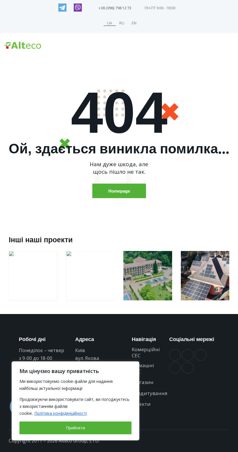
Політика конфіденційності (60, 413)
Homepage (119, 191)
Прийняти (75, 428)
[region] (75, 400)
